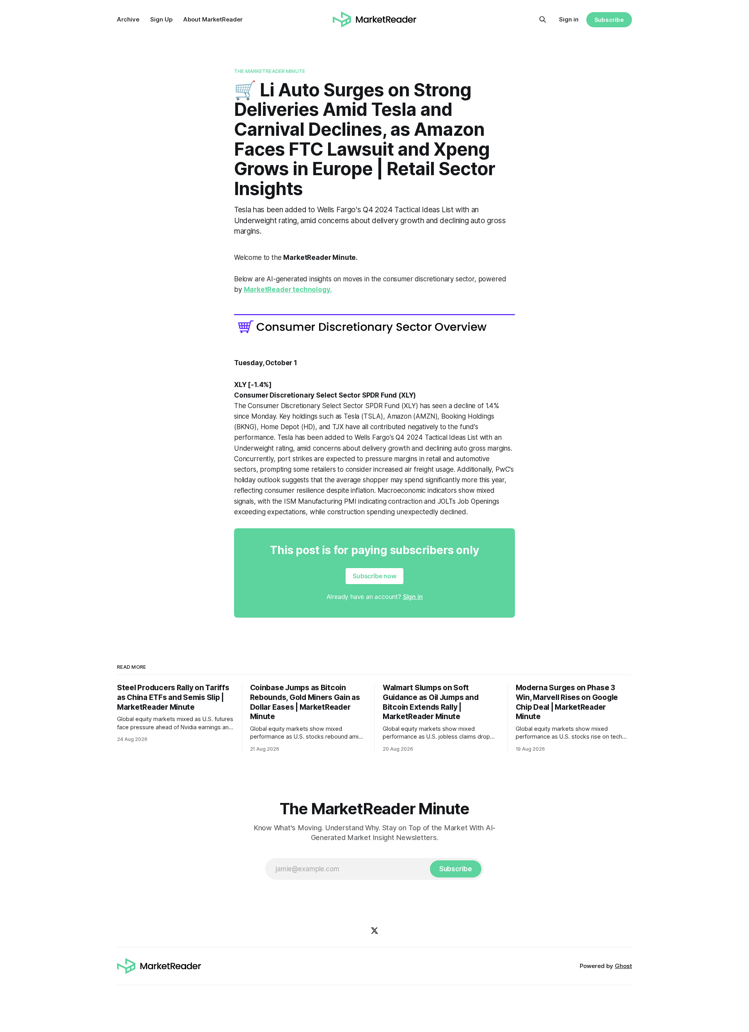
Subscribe (609, 19)
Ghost (623, 966)
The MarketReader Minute (269, 71)
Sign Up (161, 19)
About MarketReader (213, 19)
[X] (374, 930)
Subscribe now (374, 576)
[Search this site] (542, 19)
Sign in (569, 19)
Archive (128, 19)
